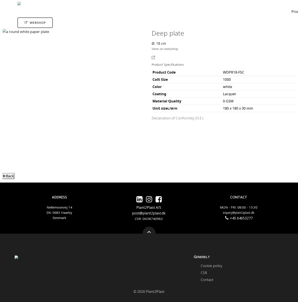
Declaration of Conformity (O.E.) (177, 118)
